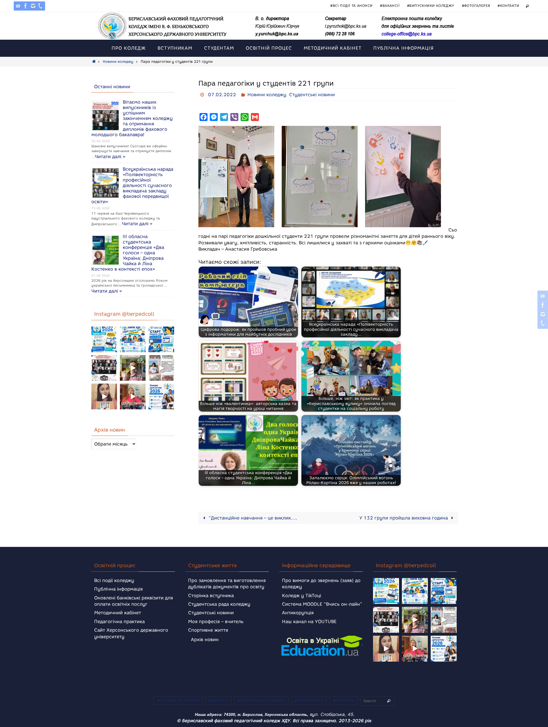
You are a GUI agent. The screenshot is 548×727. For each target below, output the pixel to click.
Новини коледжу (118, 61)
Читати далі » (110, 156)
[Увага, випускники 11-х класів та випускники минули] (133, 339)
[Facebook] (25, 6)
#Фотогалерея (476, 5)
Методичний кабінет (117, 612)
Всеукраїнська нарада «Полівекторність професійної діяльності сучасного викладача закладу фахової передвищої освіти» (132, 185)
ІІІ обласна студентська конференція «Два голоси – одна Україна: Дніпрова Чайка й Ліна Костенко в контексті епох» (127, 253)
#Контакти (508, 5)
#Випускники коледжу (430, 5)
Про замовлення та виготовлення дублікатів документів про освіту (227, 583)
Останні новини (112, 86)
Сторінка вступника (211, 595)
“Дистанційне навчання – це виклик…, (252, 518)
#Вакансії (390, 5)
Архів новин (205, 639)
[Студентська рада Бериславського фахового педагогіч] (104, 396)
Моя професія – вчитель (215, 621)
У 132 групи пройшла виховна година (404, 518)
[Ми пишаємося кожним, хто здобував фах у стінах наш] (161, 368)
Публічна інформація (118, 589)
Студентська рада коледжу (219, 604)
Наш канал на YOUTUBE (309, 621)
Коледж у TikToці (301, 595)
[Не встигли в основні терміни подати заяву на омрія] (104, 339)
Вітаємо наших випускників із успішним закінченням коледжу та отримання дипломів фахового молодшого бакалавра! (132, 118)
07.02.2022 (222, 94)
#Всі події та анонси (351, 5)
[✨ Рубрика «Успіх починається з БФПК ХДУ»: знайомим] (133, 396)
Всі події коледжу (114, 580)
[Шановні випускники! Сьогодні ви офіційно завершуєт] (104, 368)
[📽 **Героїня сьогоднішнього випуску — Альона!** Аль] (133, 368)
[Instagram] (33, 6)
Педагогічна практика (119, 621)
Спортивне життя (208, 630)
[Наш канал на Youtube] (18, 6)
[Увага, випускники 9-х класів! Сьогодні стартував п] (161, 339)
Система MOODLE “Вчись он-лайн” (322, 604)
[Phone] (40, 6)
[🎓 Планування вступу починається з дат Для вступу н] (161, 396)
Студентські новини (312, 94)
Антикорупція (298, 612)
